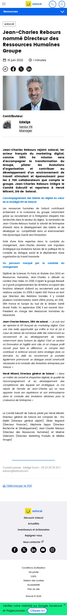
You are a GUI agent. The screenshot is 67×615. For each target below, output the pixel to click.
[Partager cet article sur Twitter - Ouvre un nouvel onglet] (21, 69)
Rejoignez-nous (33, 536)
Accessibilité (33, 585)
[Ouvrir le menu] (3, 4)
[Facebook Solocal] (15, 550)
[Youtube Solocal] (43, 550)
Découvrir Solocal (33, 518)
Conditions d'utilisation (33, 568)
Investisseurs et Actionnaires (33, 530)
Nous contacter (31, 542)
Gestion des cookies (33, 580)
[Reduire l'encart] (64, 604)
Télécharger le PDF (18, 486)
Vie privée (33, 572)
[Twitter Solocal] (24, 550)
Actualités (33, 524)
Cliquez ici (38, 610)
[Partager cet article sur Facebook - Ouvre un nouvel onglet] (13, 69)
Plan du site (33, 589)
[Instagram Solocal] (52, 550)
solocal (9, 24)
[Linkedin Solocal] (34, 550)
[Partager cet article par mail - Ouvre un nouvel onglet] (5, 69)
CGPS (33, 576)
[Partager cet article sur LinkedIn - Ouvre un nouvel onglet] (29, 69)
